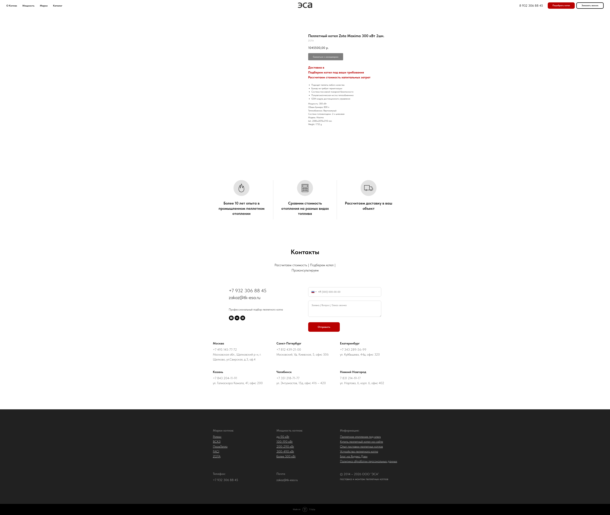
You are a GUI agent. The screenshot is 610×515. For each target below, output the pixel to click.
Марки (44, 5)
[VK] (237, 318)
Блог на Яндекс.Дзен (353, 456)
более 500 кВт (286, 456)
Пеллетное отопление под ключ (360, 437)
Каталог (57, 5)
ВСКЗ (216, 441)
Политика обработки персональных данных (368, 461)
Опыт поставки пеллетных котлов (361, 446)
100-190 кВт (284, 441)
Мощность (28, 5)
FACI (216, 451)
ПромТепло (220, 446)
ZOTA (216, 456)
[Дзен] (231, 318)
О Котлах (11, 5)
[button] (561, 5)
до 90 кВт (282, 437)
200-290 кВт (285, 446)
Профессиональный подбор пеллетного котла (256, 309)
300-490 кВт (285, 451)
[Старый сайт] (242, 318)
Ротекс (217, 437)
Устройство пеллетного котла (359, 451)
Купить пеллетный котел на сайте (361, 441)
